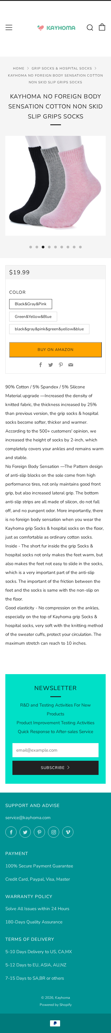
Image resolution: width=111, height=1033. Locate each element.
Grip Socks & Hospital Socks (62, 68)
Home (19, 68)
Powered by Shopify (56, 1004)
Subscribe (53, 767)
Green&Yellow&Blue (33, 316)
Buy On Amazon (56, 349)
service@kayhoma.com (28, 818)
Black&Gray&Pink (30, 304)
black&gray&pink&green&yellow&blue (49, 329)
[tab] (30, 247)
